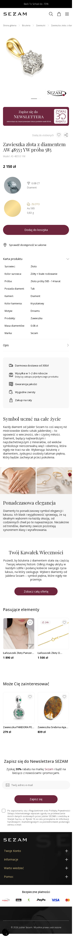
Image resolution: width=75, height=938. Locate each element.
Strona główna (9, 25)
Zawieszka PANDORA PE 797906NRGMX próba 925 (18, 727)
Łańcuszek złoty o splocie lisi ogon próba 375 (52, 652)
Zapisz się (36, 799)
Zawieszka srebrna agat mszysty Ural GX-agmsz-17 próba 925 (52, 727)
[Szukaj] (51, 14)
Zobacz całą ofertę (36, 591)
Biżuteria (26, 25)
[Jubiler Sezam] (15, 14)
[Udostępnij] (66, 135)
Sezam (34, 333)
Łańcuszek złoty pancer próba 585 (17, 652)
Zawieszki (40, 25)
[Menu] (67, 14)
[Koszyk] (59, 14)
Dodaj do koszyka (36, 230)
